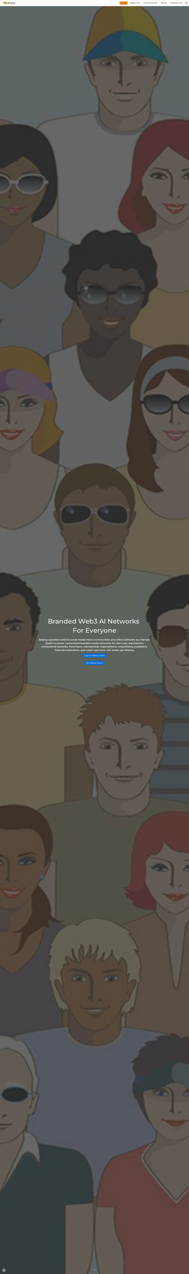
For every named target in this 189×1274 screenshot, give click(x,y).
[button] (186, 3)
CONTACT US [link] (176, 3)
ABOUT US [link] (135, 3)
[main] (94, 626)
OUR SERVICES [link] (150, 3)
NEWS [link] (164, 3)
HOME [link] (124, 3)
